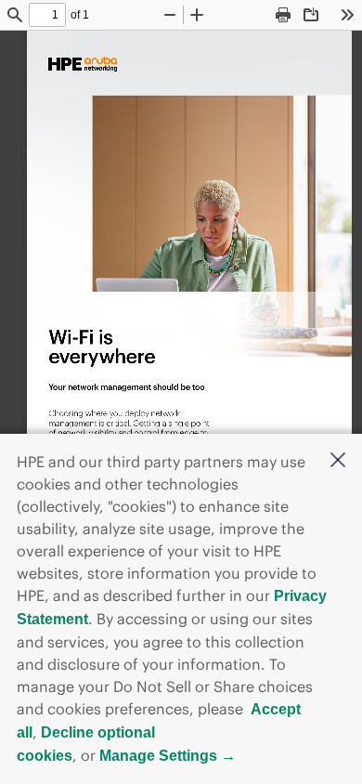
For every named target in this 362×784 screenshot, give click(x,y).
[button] (337, 461)
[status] (47, 15)
